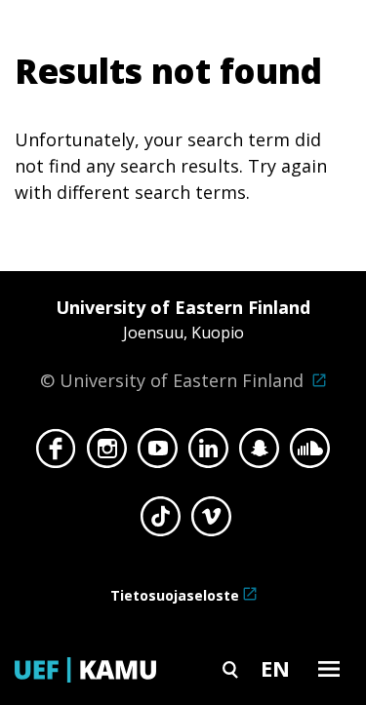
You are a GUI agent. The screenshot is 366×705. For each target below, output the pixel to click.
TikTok (161, 521)
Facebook (56, 453)
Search (230, 668)
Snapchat (259, 453)
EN (275, 668)
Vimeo (211, 521)
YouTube (158, 453)
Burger (328, 668)
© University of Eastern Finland (175, 343)
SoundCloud (310, 453)
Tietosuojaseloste (174, 595)
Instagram (107, 453)
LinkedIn (208, 453)
